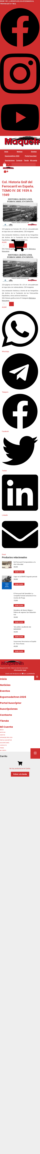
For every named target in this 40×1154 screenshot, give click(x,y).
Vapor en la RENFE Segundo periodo (25, 577)
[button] (20, 330)
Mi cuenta (6, 727)
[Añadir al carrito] (18, 245)
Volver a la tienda (20, 774)
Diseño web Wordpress (12, 673)
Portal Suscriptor (10, 703)
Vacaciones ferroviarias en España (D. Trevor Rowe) (25, 643)
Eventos (5, 691)
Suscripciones (9, 709)
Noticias (5, 685)
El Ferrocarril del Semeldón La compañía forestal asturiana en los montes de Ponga (25, 596)
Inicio (3, 679)
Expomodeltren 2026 (13, 697)
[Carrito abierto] (5, 171)
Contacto (6, 715)
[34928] (11, 304)
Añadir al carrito (19, 572)
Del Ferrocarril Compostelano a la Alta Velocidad (25, 563)
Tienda (4, 721)
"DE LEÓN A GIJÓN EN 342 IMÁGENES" (22, 628)
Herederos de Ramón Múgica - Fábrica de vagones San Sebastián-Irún (25, 612)
